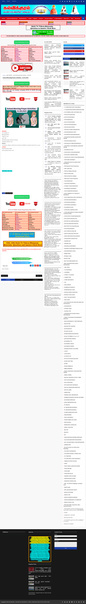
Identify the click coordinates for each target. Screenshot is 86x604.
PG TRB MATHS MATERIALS (70, 410)
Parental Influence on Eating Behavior (52, 258)
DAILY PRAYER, (7, 80)
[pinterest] (67, 1)
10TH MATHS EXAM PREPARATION (72, 134)
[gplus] (65, 1)
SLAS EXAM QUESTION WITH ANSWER (72, 439)
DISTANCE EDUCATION (69, 294)
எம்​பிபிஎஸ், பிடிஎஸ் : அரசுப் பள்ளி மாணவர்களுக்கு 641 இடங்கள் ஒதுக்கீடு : (52, 77)
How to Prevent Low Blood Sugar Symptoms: (51, 260)
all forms (77, 18)
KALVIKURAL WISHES (69, 346)
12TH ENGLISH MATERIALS (70, 199)
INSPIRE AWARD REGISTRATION (71, 333)
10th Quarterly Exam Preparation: (71, 166)
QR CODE (66, 429)
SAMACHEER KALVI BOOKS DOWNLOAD (73, 437)
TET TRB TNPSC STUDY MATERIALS (72, 458)
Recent (66, 58)
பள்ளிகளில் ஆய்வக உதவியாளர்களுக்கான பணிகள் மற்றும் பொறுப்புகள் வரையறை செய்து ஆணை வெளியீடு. (52, 204)
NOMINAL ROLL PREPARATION (71, 395)
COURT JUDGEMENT (69, 279)
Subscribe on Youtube (69, 51)
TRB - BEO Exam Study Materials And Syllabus (52, 296)
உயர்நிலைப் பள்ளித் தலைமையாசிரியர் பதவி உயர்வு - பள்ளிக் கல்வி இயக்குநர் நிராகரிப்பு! (52, 239)
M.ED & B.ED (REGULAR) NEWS (71, 358)
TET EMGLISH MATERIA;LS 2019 (51, 305)
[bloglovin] (70, 1)
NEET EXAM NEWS (68, 382)
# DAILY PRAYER (9, 193)
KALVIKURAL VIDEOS (69, 343)
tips (72, 18)
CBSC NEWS (67, 267)
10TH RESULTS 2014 (68, 149)
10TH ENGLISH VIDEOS (69, 127)
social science (49, 18)
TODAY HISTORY (67, 468)
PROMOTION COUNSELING (70, 424)
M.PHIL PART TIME (68, 361)
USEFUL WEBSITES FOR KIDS (70, 497)
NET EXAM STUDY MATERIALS (71, 385)
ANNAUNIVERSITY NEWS (70, 251)
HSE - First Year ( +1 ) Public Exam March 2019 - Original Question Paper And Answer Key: (52, 299)
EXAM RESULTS (67, 306)
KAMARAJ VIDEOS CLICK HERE (71, 348)
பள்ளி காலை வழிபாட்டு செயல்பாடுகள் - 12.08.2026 (77, 76)
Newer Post (4, 275)
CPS (65, 282)
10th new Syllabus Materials (70, 171)
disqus (21, 279)
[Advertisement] (22, 160)
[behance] (77, 1)
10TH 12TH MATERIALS (69, 117)
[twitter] (62, 1)
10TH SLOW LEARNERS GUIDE (71, 154)
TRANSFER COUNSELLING (70, 481)
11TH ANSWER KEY (68, 181)
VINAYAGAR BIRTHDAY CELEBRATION (72, 499)
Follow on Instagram (69, 53)
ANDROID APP (67, 241)
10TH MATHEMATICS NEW (70, 132)
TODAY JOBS (67, 471)
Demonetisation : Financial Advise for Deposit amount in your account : (53, 140)
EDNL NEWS (67, 299)
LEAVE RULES (67, 353)
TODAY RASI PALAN (68, 473)
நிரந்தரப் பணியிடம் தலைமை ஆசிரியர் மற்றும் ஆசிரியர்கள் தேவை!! (52, 98)
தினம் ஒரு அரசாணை (68, 517)
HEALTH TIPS (67, 323)
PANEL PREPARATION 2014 (70, 402)
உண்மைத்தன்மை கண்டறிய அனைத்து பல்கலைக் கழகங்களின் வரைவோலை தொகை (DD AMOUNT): (73, 509)
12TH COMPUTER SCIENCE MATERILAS (73, 197)
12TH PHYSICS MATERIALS (70, 204)
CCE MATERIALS (68, 269)
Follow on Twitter (69, 45)
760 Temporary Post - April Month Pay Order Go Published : (52, 213)
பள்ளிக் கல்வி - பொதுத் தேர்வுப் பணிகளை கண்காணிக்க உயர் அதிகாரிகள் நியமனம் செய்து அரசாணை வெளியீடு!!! (52, 216)
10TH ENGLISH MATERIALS (70, 124)
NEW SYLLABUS (67, 390)
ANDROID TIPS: (67, 243)
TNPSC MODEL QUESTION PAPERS (72, 466)
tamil (29, 18)
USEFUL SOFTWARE (68, 492)
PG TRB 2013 (67, 405)
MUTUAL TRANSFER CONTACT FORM (72, 377)
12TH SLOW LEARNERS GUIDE (71, 209)
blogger (8, 279)
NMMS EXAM (67, 392)
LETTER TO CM (67, 356)
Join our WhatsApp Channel (22, 42)
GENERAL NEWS (68, 308)
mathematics (23, 18)
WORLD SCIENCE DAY (69, 502)
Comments (81, 58)
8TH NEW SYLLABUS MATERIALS (71, 221)
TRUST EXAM (67, 487)
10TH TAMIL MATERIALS (69, 159)
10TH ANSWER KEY (68, 119)
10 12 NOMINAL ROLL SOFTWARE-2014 (72, 112)
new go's (66, 18)
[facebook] (60, 1)
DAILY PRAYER (9, 75)
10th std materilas (12, 18)
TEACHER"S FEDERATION (70, 451)
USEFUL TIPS (67, 495)
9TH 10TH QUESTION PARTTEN (71, 223)
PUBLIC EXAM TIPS (68, 427)
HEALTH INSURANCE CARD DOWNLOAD (73, 321)
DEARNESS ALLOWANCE (69, 287)
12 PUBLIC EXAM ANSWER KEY (71, 186)
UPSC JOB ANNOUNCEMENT (70, 490)
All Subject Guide (68, 256)
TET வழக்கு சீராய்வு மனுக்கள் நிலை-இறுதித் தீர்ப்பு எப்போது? (51, 237)
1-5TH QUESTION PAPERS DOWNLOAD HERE (74, 109)
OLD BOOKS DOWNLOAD (69, 400)
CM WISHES (67, 272)
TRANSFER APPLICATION (69, 478)
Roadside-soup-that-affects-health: (51, 257)
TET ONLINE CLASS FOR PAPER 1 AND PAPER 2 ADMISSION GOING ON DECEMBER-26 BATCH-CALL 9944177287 (52, 93)
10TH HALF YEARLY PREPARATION (72, 129)
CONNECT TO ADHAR (69, 274)
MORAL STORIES (67, 375)
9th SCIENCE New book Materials (71, 226)
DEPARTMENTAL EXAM (69, 289)
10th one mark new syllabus (70, 176)
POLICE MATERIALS (68, 417)
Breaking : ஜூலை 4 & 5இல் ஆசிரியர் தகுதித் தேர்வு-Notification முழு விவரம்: (52, 188)
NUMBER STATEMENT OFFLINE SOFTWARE (74, 397)
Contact (14, 1)
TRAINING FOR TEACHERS (70, 476)
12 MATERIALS (58, 18)
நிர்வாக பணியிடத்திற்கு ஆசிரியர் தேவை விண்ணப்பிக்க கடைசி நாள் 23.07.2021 (52, 278)
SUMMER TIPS (67, 444)
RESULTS (66, 432)
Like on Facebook (68, 48)
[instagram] (79, 1)
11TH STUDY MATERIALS (69, 183)
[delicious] (81, 1)
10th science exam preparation (71, 178)
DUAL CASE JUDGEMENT (70, 297)
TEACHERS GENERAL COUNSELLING (72, 453)
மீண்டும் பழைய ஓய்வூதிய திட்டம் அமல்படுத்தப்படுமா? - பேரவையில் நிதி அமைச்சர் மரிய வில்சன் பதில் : (52, 62)
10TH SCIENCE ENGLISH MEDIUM (72, 152)
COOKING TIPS (67, 277)
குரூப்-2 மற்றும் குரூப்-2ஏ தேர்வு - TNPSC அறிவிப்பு (77, 71)
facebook (36, 279)
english (35, 18)
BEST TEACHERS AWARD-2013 (71, 261)
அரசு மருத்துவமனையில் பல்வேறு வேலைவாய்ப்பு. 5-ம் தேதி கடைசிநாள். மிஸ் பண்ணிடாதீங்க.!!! (52, 276)
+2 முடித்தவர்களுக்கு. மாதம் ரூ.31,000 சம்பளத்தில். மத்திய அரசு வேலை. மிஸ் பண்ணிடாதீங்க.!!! (52, 281)
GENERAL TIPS (67, 311)
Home (3, 1)
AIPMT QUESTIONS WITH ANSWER (72, 236)
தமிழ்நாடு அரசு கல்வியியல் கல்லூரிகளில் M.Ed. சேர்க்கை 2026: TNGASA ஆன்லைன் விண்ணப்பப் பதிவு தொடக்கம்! (52, 47)
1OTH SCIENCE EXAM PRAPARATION (72, 216)
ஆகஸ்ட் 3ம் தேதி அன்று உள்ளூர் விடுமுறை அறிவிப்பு (52, 235)
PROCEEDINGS (67, 422)
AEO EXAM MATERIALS (69, 228)
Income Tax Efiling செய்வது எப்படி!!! (71, 336)
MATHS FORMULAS (68, 366)
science (41, 18)
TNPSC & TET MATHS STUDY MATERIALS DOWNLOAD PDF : (51, 304)
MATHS (65, 363)
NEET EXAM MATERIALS (69, 380)
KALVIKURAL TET (68, 341)
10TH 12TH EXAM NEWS (69, 114)
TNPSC (65, 463)
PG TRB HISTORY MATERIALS (70, 407)
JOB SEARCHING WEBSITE (70, 338)
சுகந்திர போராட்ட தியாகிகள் (69, 515)
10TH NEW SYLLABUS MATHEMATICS (72, 143)
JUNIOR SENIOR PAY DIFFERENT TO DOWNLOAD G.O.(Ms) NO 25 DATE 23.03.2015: (53, 163)
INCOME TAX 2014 (68, 331)
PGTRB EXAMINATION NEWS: (70, 412)
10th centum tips (68, 168)
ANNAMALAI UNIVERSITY (70, 246)
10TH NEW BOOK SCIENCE (70, 141)
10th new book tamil (68, 173)
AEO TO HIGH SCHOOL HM (70, 231)
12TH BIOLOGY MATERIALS (70, 188)
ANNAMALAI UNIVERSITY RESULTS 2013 (73, 248)
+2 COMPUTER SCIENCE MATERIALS (72, 107)
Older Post (39, 275)
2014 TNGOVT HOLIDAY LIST (70, 218)
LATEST (66, 351)
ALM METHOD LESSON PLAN (70, 238)
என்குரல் (65, 512)
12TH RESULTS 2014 (68, 207)
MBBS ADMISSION (68, 368)
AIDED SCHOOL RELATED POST (71, 233)
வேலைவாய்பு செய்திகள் (68, 523)
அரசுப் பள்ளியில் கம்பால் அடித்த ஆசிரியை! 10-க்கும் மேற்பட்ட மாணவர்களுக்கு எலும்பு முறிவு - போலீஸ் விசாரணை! (52, 232)
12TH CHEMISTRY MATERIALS (71, 191)
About (8, 1)
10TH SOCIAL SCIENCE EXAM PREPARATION (74, 157)
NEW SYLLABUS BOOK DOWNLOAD (72, 387)
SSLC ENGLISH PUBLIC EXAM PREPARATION (74, 442)
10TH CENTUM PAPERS (69, 122)
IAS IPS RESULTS (68, 328)
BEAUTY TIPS (67, 258)
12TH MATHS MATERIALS (70, 202)
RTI (65, 434)
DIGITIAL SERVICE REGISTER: (71, 292)
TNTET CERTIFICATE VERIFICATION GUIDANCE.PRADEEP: (52, 262)
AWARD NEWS (67, 253)
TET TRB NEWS (67, 456)
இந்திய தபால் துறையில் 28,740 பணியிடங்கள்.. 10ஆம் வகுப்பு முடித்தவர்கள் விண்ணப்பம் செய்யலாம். (51, 196)
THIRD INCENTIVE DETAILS (70, 461)
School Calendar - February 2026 (51, 194)
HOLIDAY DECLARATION (69, 326)
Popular (73, 58)
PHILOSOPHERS (67, 415)
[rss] (74, 1)
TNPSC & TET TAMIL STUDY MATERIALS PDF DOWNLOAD (51, 301)
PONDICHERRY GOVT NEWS (70, 420)
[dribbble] (72, 1)
